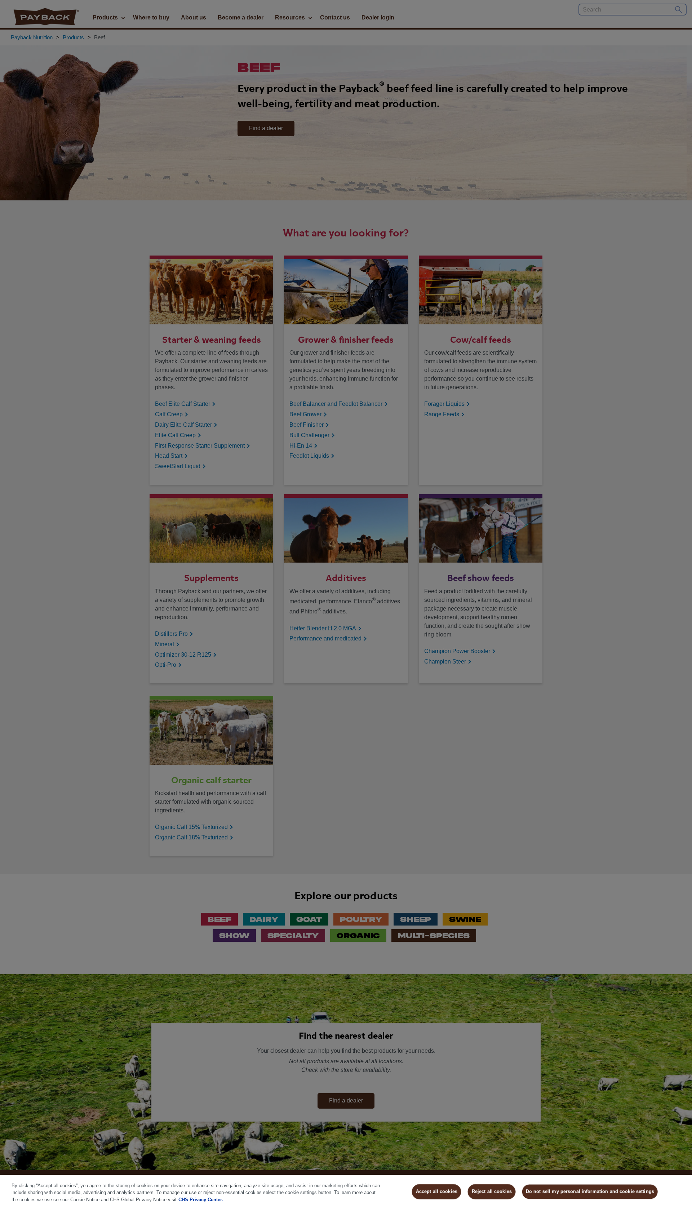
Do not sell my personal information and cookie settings (590, 1191)
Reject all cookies (492, 1191)
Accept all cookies (436, 1191)
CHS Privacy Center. (200, 1199)
